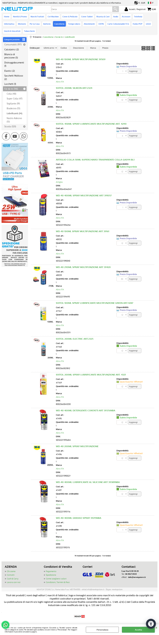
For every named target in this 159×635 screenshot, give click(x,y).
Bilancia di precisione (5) (11, 56)
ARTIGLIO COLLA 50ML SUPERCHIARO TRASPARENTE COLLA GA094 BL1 (95, 159)
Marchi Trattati (37, 16)
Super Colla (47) (14, 98)
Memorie (22, 24)
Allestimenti (89, 24)
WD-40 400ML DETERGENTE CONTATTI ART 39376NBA (85, 410)
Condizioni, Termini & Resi (58, 582)
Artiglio (59, 182)
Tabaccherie (29, 31)
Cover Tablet (87, 16)
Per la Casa (35, 24)
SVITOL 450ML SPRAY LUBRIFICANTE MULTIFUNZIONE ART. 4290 (91, 123)
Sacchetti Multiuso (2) (13, 77)
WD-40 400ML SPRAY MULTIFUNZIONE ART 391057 (84, 195)
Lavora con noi (13, 582)
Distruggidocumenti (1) (14, 64)
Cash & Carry (12, 578)
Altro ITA (60, 81)
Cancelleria (59, 24)
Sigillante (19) (13, 103)
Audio (115, 16)
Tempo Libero (74, 24)
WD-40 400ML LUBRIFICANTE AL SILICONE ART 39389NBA (88, 482)
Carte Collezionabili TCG (118, 24)
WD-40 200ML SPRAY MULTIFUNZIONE (77, 446)
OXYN (101, 24)
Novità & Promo (20, 16)
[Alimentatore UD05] (15, 181)
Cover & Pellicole (69, 16)
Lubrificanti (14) (14, 113)
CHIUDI (156, 627)
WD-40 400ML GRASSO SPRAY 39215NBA (78, 517)
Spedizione (51, 575)
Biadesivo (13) (13, 108)
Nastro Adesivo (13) (14, 120)
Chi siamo (11, 571)
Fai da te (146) (11, 88)
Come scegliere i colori (56, 578)
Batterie (47, 24)
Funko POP (137, 24)
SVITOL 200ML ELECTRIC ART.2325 (74, 338)
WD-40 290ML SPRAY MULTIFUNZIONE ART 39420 (83, 267)
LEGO (148, 24)
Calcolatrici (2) (11, 49)
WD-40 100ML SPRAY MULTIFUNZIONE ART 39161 (82, 231)
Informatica (9, 24)
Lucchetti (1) (10, 83)
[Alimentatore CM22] (15, 222)
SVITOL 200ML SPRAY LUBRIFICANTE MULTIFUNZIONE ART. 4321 (91, 374)
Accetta (138, 629)
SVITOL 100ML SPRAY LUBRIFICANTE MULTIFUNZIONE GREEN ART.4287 (94, 302)
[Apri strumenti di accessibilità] (151, 624)
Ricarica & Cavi (102, 16)
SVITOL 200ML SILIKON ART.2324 (74, 87)
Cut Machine (53, 16)
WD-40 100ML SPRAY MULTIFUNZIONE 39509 (80, 59)
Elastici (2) (9, 70)
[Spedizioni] (15, 266)
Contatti (10, 575)
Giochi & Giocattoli (12, 31)
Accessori (126, 16)
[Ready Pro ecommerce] (79, 616)
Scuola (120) (10, 126)
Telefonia (138, 16)
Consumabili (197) (13, 44)
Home (6, 16)
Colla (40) (11, 93)
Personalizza (102, 629)
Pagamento (51, 571)
